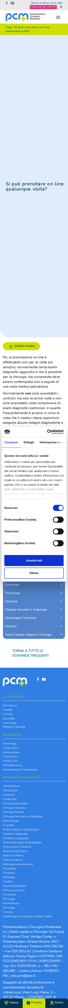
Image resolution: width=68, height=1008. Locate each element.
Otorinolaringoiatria (14, 886)
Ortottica (8, 881)
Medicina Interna (12, 860)
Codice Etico (10, 756)
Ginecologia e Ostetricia (17, 847)
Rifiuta (34, 573)
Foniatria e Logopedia (16, 838)
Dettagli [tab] (29, 442)
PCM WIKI (56, 3)
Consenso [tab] (11, 442)
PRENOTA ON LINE (14, 727)
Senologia (9, 907)
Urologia (8, 912)
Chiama (13, 1002)
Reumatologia (11, 903)
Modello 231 (10, 761)
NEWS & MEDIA (40, 3)
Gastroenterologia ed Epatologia (22, 842)
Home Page (10, 723)
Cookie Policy (11, 748)
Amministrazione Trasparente (20, 769)
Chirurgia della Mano (15, 803)
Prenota (36, 1002)
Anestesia (9, 795)
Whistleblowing (12, 765)
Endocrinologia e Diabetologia (21, 829)
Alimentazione (11, 786)
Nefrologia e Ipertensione (18, 864)
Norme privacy (11, 752)
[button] (21, 346)
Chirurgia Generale (14, 808)
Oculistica (9, 873)
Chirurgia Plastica (13, 812)
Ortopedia (9, 877)
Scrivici (58, 1002)
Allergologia (10, 790)
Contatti (7, 710)
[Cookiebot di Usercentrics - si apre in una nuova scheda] (48, 431)
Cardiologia (10, 799)
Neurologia (9, 868)
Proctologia (9, 894)
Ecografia (8, 825)
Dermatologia (11, 821)
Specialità (9, 718)
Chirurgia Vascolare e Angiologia (22, 816)
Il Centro (8, 714)
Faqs (9, 27)
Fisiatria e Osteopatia (15, 834)
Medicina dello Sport (15, 851)
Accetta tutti (34, 560)
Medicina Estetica (13, 855)
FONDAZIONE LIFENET (43, 7)
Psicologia (9, 899)
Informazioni (10, 705)
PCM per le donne (13, 890)
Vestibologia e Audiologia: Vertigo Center (27, 916)
